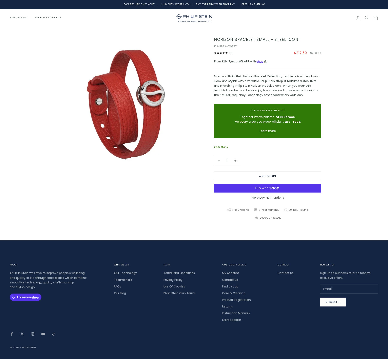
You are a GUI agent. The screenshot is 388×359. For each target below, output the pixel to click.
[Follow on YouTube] (43, 334)
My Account (230, 273)
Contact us (230, 280)
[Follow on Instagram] (33, 334)
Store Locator (231, 320)
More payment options (268, 198)
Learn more (268, 131)
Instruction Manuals (236, 313)
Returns (227, 306)
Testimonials (123, 280)
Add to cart (267, 176)
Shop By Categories (48, 17)
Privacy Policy (172, 280)
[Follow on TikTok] (54, 334)
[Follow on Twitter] (22, 334)
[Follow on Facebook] (12, 334)
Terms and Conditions (179, 273)
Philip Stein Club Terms (179, 293)
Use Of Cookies (174, 286)
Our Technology (125, 273)
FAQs (117, 286)
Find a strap (230, 286)
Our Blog (120, 293)
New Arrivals (18, 17)
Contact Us (285, 273)
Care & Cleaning (233, 293)
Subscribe (333, 302)
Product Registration (236, 300)
